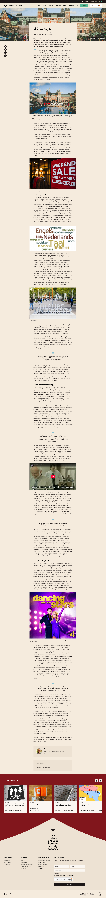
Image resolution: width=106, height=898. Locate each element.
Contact (86, 1)
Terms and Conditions (42, 864)
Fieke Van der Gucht (9, 810)
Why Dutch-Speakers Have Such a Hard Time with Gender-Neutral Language (90, 805)
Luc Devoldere (33, 810)
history (53, 838)
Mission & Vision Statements (27, 864)
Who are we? (24, 862)
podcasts (53, 848)
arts (53, 835)
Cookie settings (41, 868)
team (26, 866)
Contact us (23, 868)
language (53, 840)
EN (78, 1)
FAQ (82, 1)
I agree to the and (65, 875)
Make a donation (95, 5)
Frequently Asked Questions (44, 860)
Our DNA (23, 860)
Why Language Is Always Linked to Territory (40, 804)
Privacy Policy (41, 866)
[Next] (100, 780)
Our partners (7, 864)
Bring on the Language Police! (64, 804)
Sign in (96, 1)
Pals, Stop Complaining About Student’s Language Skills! (14, 804)
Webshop (92, 1)
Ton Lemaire (37, 32)
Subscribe (84, 5)
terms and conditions (64, 875)
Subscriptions (7, 860)
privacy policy (71, 875)
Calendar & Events (41, 862)
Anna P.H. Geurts (83, 810)
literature (53, 843)
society (53, 846)
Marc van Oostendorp (59, 808)
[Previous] (96, 780)
